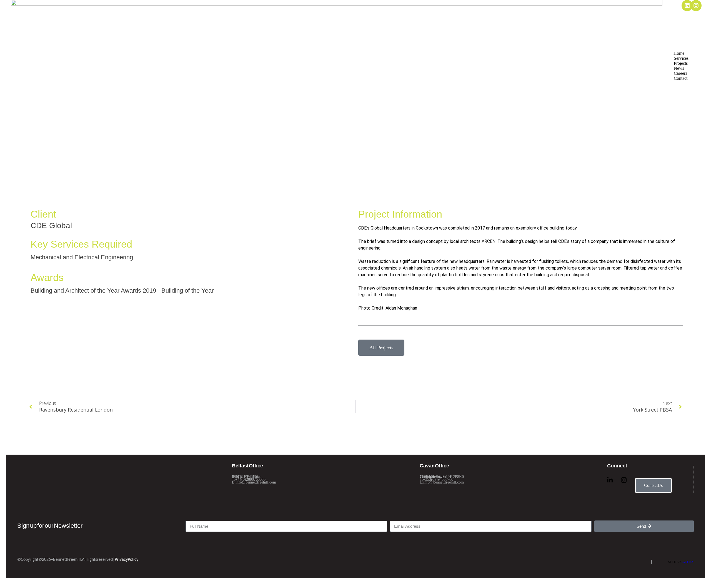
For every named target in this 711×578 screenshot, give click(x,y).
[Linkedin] (687, 5)
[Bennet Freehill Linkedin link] (610, 480)
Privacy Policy (126, 559)
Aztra (688, 562)
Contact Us (653, 485)
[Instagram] (696, 5)
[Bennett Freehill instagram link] (624, 480)
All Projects (381, 347)
